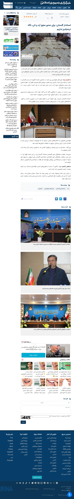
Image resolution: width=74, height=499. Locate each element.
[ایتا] (38, 483)
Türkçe (10, 449)
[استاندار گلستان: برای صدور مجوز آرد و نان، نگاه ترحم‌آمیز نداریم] (46, 50)
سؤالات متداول (67, 446)
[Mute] (51, 356)
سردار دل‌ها (39, 443)
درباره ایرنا (68, 438)
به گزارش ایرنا (67, 80)
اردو (12, 457)
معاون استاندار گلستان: (64, 287)
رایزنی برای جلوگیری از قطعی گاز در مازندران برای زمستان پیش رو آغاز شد (10, 92)
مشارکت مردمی (66, 463)
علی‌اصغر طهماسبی (49, 189)
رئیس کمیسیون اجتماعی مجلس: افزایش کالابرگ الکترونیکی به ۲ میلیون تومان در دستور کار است (10, 72)
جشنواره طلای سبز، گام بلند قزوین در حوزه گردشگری (11, 65)
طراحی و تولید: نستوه (66, 491)
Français (10, 460)
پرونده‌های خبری (51, 438)
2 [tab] (9, 12)
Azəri (11, 446)
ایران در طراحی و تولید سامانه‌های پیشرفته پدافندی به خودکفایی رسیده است (11, 106)
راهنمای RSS (67, 449)
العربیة (11, 443)
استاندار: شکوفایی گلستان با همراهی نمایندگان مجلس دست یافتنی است (52, 329)
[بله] (44, 483)
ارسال (23, 422)
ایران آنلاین (24, 446)
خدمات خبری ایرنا (66, 474)
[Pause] (48, 356)
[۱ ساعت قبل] (11, 20)
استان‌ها (67, 17)
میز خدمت (68, 466)
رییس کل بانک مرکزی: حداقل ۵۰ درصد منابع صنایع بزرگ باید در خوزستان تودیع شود (11, 123)
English (10, 441)
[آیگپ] (41, 483)
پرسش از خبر (38, 454)
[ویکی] (20, 483)
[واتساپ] (17, 483)
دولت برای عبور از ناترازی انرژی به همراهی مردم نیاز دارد (56, 289)
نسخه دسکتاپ (37, 477)
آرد (68, 189)
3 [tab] (7, 12)
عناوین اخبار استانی (53, 453)
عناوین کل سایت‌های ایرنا (52, 447)
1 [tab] (11, 12)
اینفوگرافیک (38, 457)
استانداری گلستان (60, 189)
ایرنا (55, 3)
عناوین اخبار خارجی (53, 458)
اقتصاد (54, 8)
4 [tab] (4, 12)
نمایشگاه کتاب (38, 452)
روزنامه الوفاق (23, 443)
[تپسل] (22, 342)
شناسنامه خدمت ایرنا (66, 456)
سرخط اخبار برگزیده (53, 442)
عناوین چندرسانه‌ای (53, 469)
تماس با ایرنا (67, 441)
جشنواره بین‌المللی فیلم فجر (37, 447)
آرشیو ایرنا (68, 443)
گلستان (61, 17)
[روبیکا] (51, 483)
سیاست (59, 8)
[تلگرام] (57, 483)
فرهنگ (34, 8)
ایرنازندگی (24, 438)
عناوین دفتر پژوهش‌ (53, 464)
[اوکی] (23, 483)
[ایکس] (54, 483)
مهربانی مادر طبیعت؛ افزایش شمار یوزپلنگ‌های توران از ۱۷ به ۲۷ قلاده (10, 99)
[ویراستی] (32, 483)
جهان (44, 8)
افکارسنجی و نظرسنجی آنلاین (37, 439)
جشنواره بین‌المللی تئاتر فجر (37, 469)
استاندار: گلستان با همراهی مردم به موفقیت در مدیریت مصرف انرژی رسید (51, 244)
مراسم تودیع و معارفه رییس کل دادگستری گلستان (11, 130)
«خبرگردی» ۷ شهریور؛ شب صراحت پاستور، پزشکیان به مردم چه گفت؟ (11, 29)
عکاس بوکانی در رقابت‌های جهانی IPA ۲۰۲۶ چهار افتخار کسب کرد (10, 86)
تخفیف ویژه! (33, 355)
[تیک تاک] (26, 483)
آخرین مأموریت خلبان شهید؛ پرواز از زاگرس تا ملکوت (11, 79)
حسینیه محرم (38, 466)
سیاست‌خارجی (27, 8)
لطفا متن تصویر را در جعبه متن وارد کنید (60, 416)
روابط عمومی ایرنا (66, 452)
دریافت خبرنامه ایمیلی (66, 470)
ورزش (48, 8)
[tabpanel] (11, 25)
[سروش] (35, 483)
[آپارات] (47, 483)
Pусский (10, 455)
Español (10, 452)
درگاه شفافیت (67, 460)
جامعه (39, 8)
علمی (20, 8)
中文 (11, 438)
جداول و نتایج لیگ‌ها (38, 461)
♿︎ (69, 494)
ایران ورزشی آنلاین (24, 453)
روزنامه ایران (24, 441)
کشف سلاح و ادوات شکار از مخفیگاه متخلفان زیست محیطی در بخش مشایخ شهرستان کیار (10, 114)
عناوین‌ (64, 8)
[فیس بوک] (29, 483)
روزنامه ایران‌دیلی (22, 449)
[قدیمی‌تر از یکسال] (46, 226)
